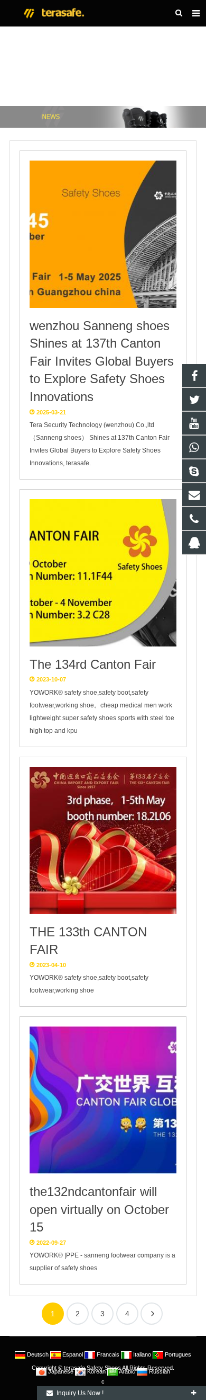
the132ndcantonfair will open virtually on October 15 (99, 1209)
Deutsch (37, 1354)
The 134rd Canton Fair (93, 664)
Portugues (177, 1354)
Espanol (73, 1354)
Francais (108, 1354)
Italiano (142, 1354)
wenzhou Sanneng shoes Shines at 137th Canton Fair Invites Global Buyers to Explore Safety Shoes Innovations (102, 361)
